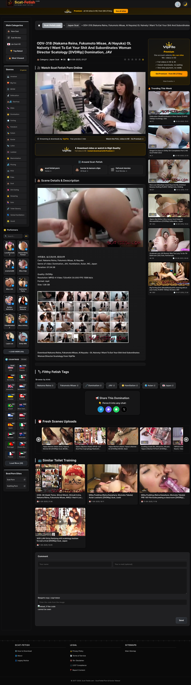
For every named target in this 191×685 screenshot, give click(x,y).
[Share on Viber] (108, 409)
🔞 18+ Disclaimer (77, 660)
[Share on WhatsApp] (116, 409)
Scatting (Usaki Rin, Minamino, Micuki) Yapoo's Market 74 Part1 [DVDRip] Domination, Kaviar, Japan (155, 449)
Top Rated (16, 51)
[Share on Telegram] (101, 409)
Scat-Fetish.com (52, 25)
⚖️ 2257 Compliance (78, 665)
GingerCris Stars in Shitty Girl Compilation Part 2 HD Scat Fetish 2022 (169, 152)
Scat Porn (11, 480)
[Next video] (186, 439)
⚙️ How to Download (23, 651)
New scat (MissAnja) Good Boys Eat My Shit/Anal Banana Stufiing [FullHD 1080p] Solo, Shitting (168, 186)
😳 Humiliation (129, 385)
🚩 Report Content (77, 670)
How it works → (169, 81)
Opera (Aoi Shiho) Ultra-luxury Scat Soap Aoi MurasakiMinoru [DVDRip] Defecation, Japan (166, 220)
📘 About (18, 656)
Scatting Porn (12, 486)
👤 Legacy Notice (22, 660)
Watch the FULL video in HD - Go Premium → (125, 139)
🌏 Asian (149, 385)
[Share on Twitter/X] (124, 409)
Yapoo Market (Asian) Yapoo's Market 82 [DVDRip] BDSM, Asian (122, 448)
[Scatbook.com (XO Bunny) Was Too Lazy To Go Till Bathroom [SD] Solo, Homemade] (169, 239)
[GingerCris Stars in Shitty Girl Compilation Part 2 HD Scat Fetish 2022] (169, 137)
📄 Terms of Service (78, 656)
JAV (110, 385)
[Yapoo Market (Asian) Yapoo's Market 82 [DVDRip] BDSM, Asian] (122, 436)
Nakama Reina (44, 385)
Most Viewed (16, 58)
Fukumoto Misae (68, 385)
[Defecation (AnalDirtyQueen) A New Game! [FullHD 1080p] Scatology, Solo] (169, 102)
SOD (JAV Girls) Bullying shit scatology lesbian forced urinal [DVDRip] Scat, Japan (57, 539)
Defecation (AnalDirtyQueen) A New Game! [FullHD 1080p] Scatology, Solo (168, 117)
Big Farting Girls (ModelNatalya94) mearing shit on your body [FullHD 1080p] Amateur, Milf (168, 289)
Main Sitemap (130, 651)
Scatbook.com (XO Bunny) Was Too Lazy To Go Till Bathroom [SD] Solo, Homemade (168, 254)
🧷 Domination (92, 385)
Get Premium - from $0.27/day (169, 74)
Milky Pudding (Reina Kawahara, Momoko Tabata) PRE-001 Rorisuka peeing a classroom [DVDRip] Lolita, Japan (163, 496)
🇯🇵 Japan (166, 385)
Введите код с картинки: (49, 598)
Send (181, 620)
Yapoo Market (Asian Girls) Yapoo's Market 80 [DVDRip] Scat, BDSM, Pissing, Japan (56, 449)
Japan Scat (73, 25)
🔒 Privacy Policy (76, 651)
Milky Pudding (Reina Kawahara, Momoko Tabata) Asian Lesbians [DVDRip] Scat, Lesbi (111, 496)
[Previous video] (38, 439)
